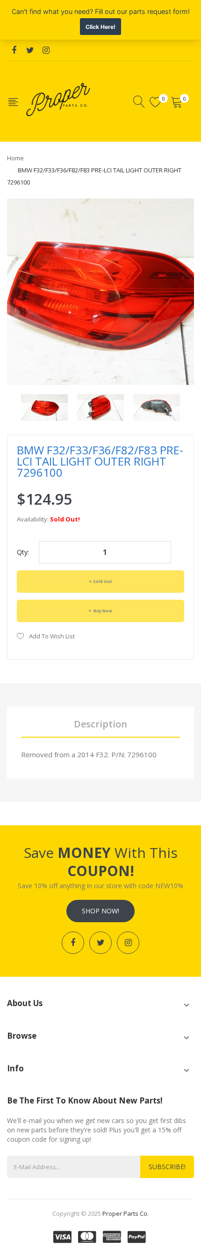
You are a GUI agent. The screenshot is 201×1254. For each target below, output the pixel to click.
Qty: (23, 552)
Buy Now (102, 611)
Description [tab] (100, 724)
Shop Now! (100, 910)
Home (15, 158)
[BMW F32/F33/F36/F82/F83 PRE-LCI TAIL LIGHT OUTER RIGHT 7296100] (44, 406)
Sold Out (102, 581)
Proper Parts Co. (125, 1213)
